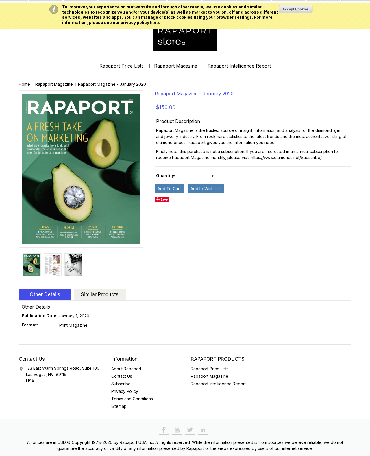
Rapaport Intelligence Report (239, 66)
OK (296, 9)
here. (155, 22)
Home (24, 84)
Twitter (190, 430)
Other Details (45, 294)
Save (164, 199)
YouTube (177, 430)
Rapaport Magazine (175, 66)
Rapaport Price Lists (121, 66)
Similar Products (100, 294)
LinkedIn (203, 430)
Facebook (164, 430)
